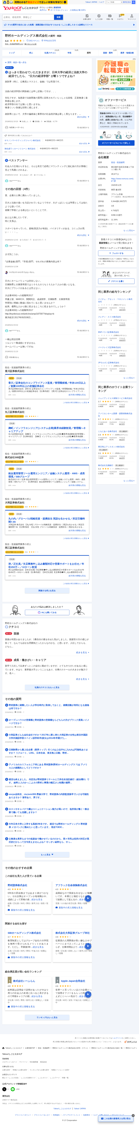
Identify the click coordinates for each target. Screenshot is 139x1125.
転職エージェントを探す (61, 1070)
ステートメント (71, 1115)
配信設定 (43, 1062)
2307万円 (122, 310)
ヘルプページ (117, 1038)
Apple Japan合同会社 (73, 981)
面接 (16, 633)
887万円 (122, 424)
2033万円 (122, 340)
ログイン (43, 10)
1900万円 (122, 371)
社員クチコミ (52, 52)
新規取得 (57, 7)
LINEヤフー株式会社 (9, 1100)
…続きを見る (35, 899)
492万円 (122, 473)
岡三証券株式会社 (15, 547)
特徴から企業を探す (20, 1070)
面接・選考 (110, 52)
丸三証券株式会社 (15, 412)
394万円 (122, 458)
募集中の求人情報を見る (23, 910)
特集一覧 (110, 19)
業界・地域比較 (127, 53)
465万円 (122, 439)
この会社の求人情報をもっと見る (75, 402)
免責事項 (86, 1115)
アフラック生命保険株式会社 (71, 885)
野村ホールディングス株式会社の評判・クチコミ (70, 1048)
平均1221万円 (50, 41)
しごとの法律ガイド (28, 1078)
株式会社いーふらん (24, 981)
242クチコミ (34, 41)
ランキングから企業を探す (39, 1070)
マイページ (132, 19)
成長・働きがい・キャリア (30, 659)
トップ (12, 53)
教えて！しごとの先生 (10, 1078)
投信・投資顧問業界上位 (14, 44)
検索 (133, 2)
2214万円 (122, 325)
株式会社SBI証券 (14, 457)
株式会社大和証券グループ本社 (73, 933)
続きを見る (81, 652)
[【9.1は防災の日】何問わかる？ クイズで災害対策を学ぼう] (34, 2)
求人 (31, 53)
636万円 (122, 406)
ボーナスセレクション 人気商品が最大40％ (68, 10)
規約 (56, 1115)
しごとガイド (43, 1078)
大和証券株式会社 (15, 502)
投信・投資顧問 (117, 162)
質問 (89, 53)
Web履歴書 (34, 1062)
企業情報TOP (30, 1048)
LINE (18, 1089)
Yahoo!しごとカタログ (13, 1048)
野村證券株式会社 (17, 885)
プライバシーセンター (42, 1115)
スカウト (120, 19)
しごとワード (55, 1078)
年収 (73, 52)
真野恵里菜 (127, 2)
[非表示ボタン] (133, 1115)
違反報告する (84, 128)
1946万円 (122, 355)
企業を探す (87, 19)
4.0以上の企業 (31, 44)
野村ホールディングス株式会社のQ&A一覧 (107, 1048)
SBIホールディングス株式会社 (24, 933)
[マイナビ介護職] (116, 91)
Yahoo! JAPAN (91, 2)
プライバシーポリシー (23, 1115)
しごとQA (98, 19)
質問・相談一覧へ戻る (16, 62)
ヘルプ (101, 2)
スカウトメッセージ (9, 1062)
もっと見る (128, 230)
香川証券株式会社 (15, 371)
